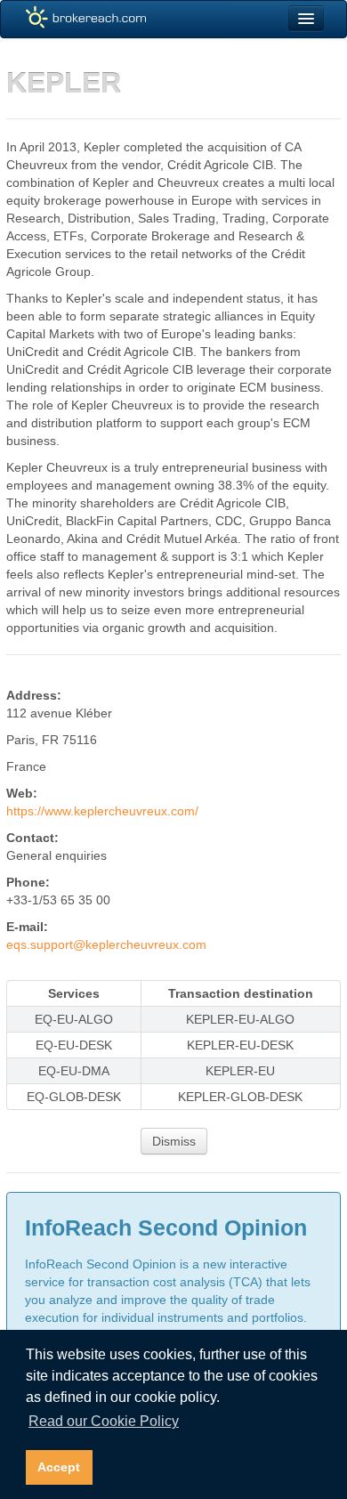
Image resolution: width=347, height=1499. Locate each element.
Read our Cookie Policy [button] (103, 1421)
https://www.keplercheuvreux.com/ (102, 811)
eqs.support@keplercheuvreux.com (106, 944)
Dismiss (174, 1141)
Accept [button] (58, 1467)
